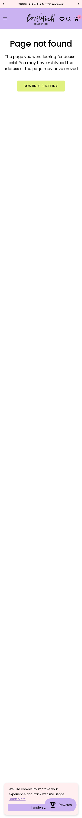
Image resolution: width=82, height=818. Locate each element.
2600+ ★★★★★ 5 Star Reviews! (41, 4)
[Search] (68, 18)
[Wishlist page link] (60, 19)
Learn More (17, 799)
